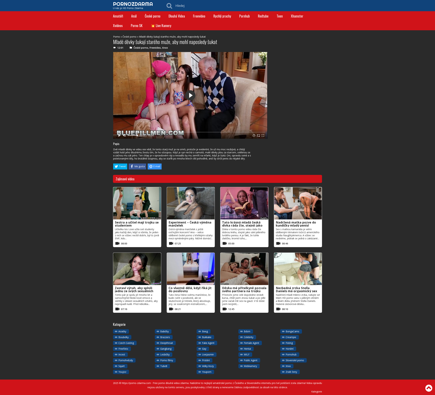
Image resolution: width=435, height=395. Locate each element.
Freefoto (123, 348)
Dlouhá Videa (177, 16)
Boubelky (123, 337)
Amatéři (118, 16)
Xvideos (118, 25)
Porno (116, 36)
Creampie (291, 337)
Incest (121, 354)
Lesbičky (165, 354)
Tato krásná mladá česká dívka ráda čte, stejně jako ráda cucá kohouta (242, 225)
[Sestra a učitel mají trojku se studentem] (137, 203)
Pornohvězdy (125, 360)
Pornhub (244, 16)
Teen (280, 16)
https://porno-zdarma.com (136, 383)
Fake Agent (208, 343)
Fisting (289, 343)
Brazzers (165, 337)
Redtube (263, 16)
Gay (204, 348)
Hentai (247, 348)
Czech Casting (126, 343)
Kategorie (316, 391)
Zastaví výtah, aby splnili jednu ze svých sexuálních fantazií (134, 291)
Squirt (121, 366)
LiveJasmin (208, 354)
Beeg (205, 331)
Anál (134, 16)
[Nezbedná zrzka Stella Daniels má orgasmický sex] (298, 269)
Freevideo (199, 16)
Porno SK (137, 25)
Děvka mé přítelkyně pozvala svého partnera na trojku (244, 289)
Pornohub (291, 354)
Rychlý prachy (222, 16)
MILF (246, 354)
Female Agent (251, 343)
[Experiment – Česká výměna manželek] (191, 203)
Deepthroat (166, 343)
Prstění (206, 360)
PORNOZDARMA (133, 3)
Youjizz (122, 371)
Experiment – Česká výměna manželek (190, 223)
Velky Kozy (208, 366)
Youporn (206, 371)
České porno (152, 16)
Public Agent (250, 360)
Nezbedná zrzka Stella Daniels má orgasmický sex (296, 289)
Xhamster (297, 16)
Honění (289, 348)
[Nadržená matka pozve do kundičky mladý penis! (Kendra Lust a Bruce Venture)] (298, 203)
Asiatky (122, 331)
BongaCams (292, 331)
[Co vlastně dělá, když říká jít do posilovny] (191, 269)
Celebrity (248, 337)
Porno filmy (166, 360)
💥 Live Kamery (161, 25)
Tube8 (163, 366)
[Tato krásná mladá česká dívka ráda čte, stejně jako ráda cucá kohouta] (244, 203)
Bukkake (206, 337)
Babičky (164, 331)
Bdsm (247, 331)
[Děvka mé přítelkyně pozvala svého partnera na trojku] (244, 269)
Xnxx (165, 47)
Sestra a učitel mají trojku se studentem (137, 223)
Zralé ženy (291, 371)
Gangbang (165, 348)
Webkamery (250, 366)
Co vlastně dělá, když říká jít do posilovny (190, 289)
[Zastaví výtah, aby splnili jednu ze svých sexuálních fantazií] (137, 269)
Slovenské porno (295, 360)
